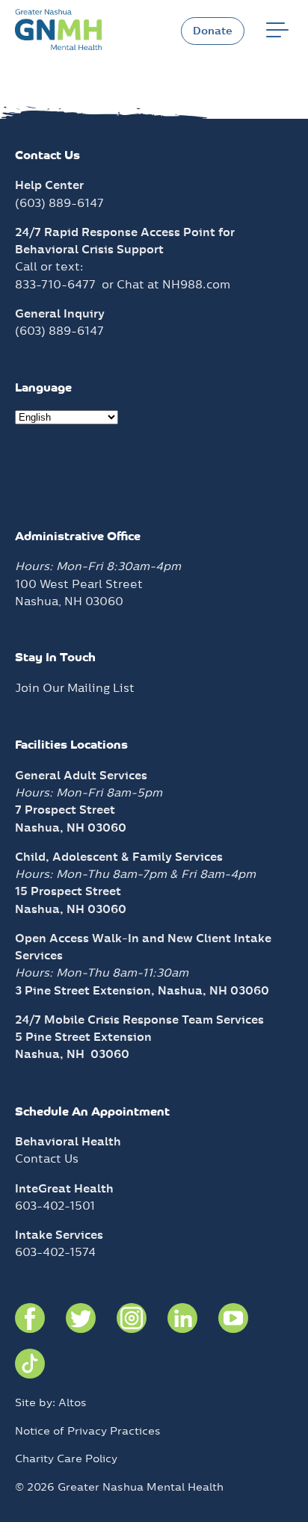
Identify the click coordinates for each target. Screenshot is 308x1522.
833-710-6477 (55, 284)
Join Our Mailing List (75, 687)
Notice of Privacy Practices (88, 1431)
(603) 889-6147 (59, 203)
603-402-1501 (55, 1205)
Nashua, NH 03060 (72, 1054)
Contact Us (46, 1158)
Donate (212, 31)
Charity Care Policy (66, 1458)
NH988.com (196, 284)
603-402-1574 (55, 1252)
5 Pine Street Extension (83, 1036)
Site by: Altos (51, 1402)
